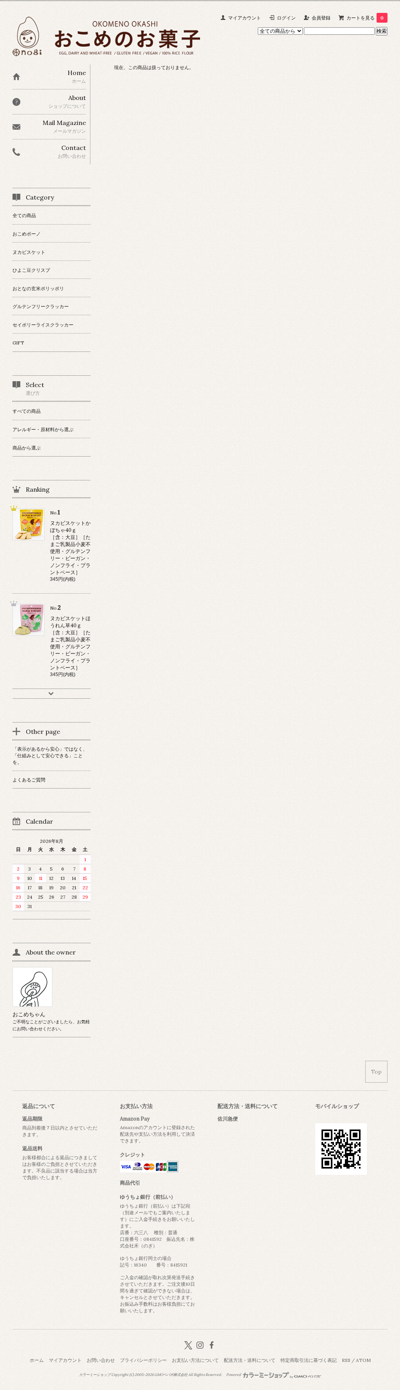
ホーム (37, 1360)
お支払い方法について (195, 1360)
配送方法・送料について (249, 1360)
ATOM (363, 1360)
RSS (346, 1360)
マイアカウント (244, 18)
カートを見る (365, 18)
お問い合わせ (101, 1360)
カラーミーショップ (95, 1374)
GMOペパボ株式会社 (171, 1374)
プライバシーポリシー (143, 1360)
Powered (234, 1374)
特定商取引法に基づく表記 (308, 1360)
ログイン (286, 18)
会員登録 (321, 18)
